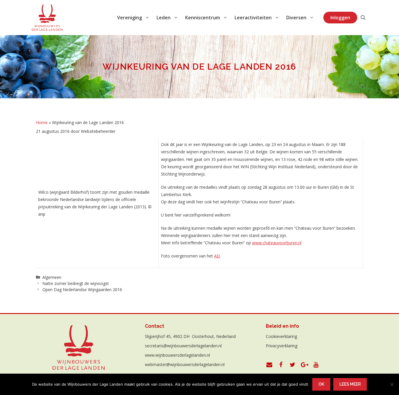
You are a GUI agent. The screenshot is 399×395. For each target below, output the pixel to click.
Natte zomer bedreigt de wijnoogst (75, 283)
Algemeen (51, 277)
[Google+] (304, 365)
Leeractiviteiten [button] (253, 17)
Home (42, 122)
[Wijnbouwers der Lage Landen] (47, 17)
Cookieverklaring (281, 336)
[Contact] (269, 365)
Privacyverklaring (281, 345)
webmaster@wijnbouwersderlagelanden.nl (185, 364)
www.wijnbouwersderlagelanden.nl (177, 355)
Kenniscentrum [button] (202, 17)
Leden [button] (164, 17)
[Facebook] (280, 365)
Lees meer (350, 384)
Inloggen (340, 17)
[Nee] (392, 384)
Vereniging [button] (129, 17)
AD (217, 256)
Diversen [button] (296, 17)
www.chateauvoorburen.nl (276, 242)
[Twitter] (292, 365)
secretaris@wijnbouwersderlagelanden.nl (183, 345)
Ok (321, 384)
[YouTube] (316, 365)
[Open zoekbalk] (363, 17)
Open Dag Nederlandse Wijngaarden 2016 (82, 289)
